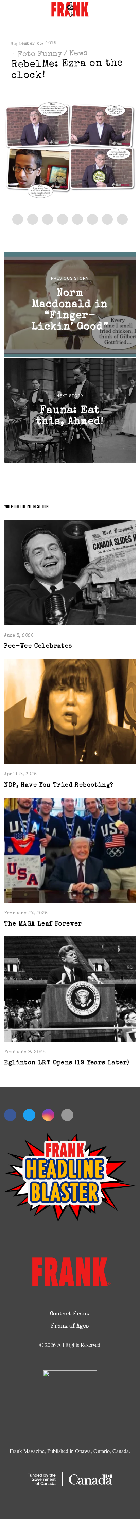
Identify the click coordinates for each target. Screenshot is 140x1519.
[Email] (122, 219)
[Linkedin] (77, 219)
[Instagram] (48, 1115)
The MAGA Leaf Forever (43, 924)
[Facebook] (17, 219)
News (78, 54)
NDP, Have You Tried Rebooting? (58, 785)
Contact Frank (70, 1314)
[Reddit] (107, 219)
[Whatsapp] (92, 219)
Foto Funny (40, 54)
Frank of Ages (70, 1326)
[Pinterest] (62, 219)
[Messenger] (32, 219)
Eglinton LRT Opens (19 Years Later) (66, 1063)
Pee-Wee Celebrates (38, 646)
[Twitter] (47, 219)
